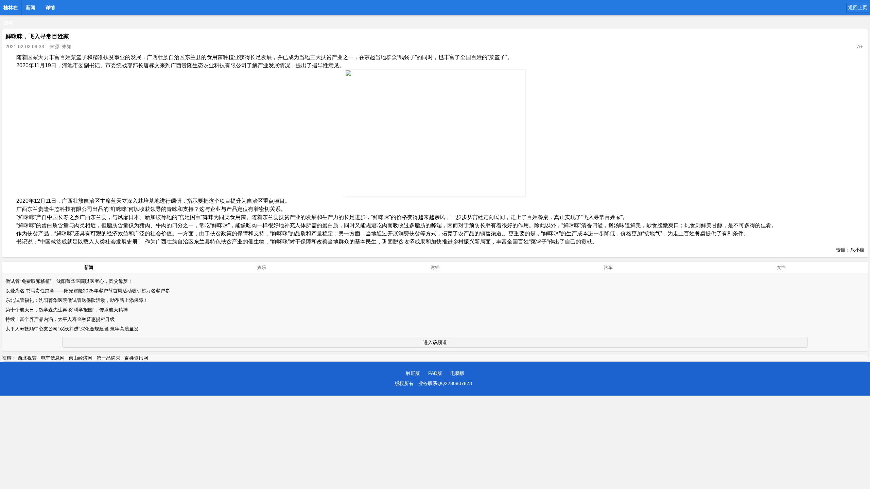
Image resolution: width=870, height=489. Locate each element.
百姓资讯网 (136, 358)
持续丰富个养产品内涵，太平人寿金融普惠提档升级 (60, 319)
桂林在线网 (10, 9)
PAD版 (435, 373)
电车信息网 (53, 358)
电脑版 (457, 373)
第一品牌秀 (108, 358)
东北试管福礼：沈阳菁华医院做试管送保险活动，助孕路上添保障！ (76, 300)
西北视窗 (27, 358)
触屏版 (413, 373)
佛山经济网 (80, 358)
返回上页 (857, 7)
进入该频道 (435, 342)
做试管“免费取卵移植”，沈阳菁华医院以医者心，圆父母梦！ (69, 281)
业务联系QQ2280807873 (445, 383)
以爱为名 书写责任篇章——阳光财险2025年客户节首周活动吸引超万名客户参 (87, 290)
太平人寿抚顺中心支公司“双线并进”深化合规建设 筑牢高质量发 (72, 328)
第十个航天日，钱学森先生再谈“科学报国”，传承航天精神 (66, 309)
